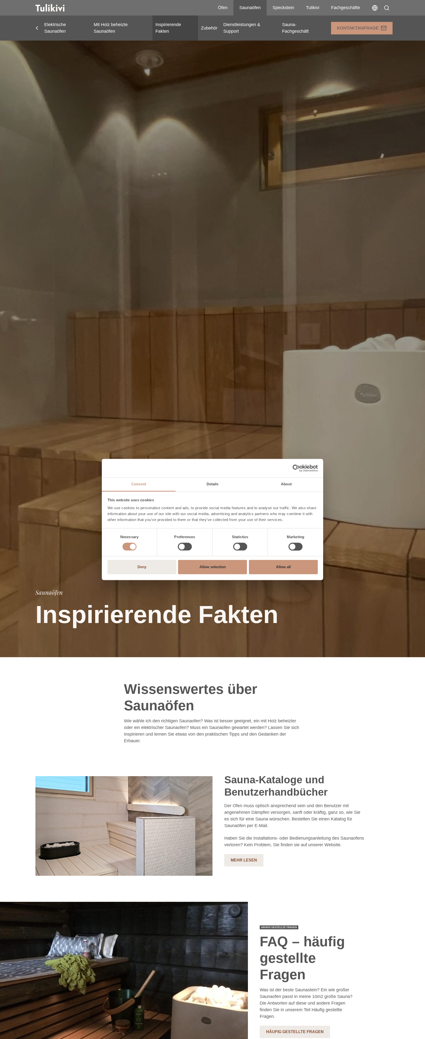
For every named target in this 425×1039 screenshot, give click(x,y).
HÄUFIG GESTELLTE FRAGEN (295, 1032)
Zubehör (209, 28)
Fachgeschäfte (345, 7)
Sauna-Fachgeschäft (295, 28)
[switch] (185, 547)
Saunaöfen (250, 7)
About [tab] (286, 484)
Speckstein (283, 7)
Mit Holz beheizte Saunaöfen (111, 28)
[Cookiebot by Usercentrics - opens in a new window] (296, 468)
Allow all (283, 567)
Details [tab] (213, 484)
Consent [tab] (138, 484)
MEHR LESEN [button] (244, 860)
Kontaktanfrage (358, 28)
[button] (387, 8)
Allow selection (212, 567)
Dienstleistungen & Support (241, 28)
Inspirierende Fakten (168, 28)
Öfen (223, 7)
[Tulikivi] (56, 8)
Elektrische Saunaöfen (55, 28)
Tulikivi (312, 7)
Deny (141, 567)
